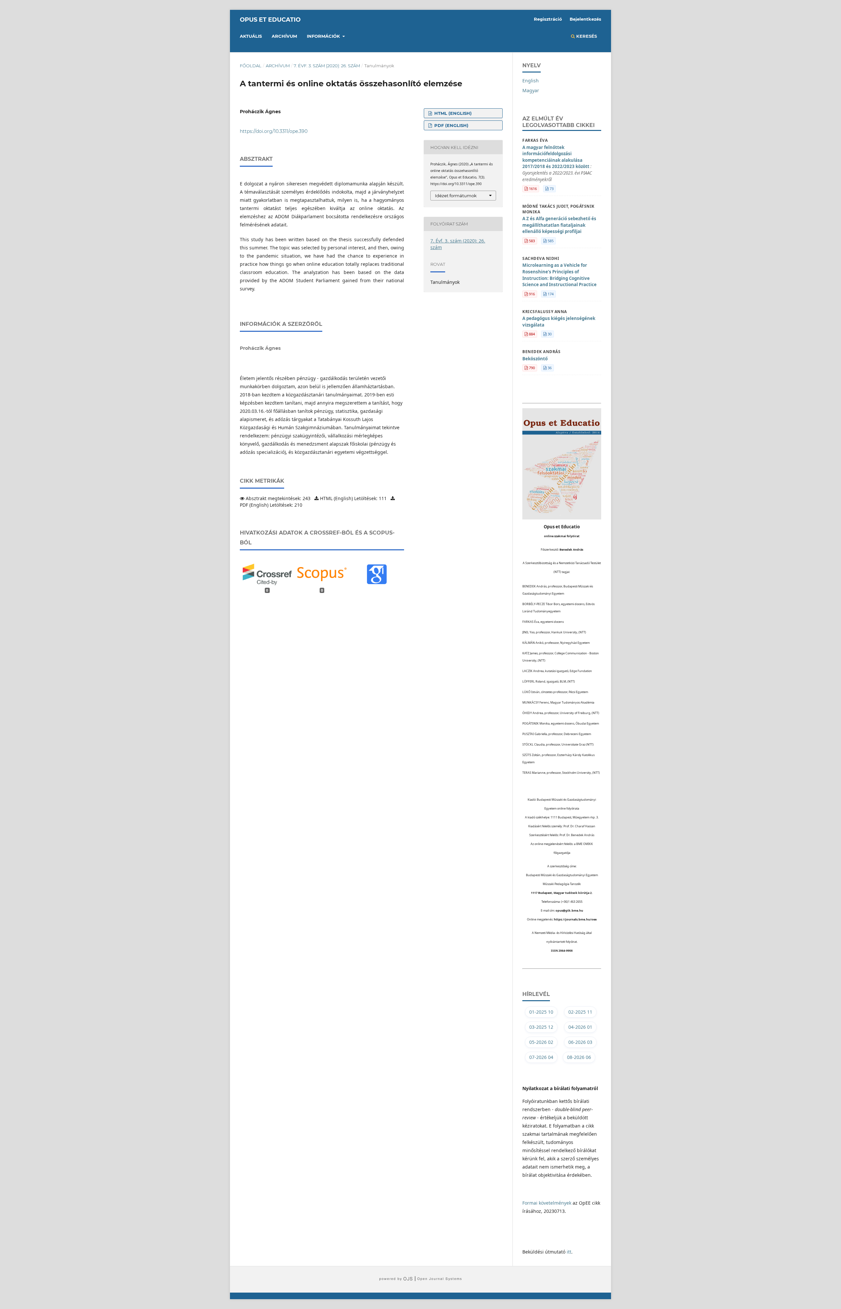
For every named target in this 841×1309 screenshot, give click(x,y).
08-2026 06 (579, 1057)
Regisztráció (548, 19)
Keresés (586, 36)
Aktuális (251, 36)
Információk (324, 36)
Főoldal (250, 65)
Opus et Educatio (270, 19)
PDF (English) (450, 125)
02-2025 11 (580, 1012)
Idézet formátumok (456, 195)
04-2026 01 (580, 1027)
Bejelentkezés (585, 19)
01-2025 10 (541, 1012)
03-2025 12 (541, 1027)
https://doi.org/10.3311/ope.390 (273, 131)
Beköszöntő (535, 359)
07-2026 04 (541, 1057)
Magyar (530, 90)
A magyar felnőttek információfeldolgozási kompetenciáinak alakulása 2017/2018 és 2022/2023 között (557, 163)
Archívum (284, 36)
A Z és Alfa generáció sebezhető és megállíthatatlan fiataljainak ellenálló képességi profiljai (559, 225)
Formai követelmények (546, 1203)
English (530, 80)
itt (569, 1252)
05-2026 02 (541, 1042)
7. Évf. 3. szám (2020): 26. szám (327, 65)
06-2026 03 (580, 1042)
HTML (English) (452, 113)
